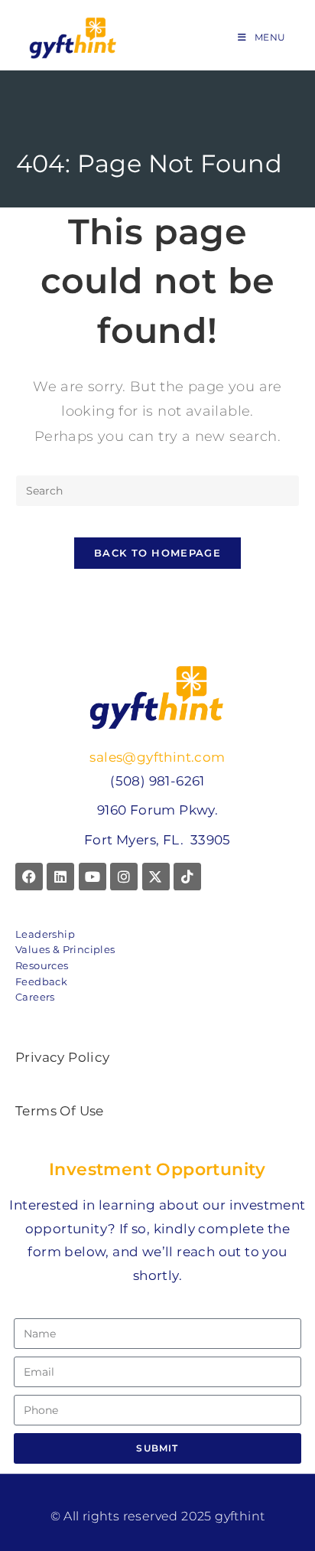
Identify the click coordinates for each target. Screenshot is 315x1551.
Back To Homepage (157, 553)
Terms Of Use (59, 1110)
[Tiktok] (187, 876)
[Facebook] (29, 876)
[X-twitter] (156, 876)
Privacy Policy (62, 1057)
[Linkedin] (60, 876)
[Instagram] (124, 876)
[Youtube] (92, 876)
